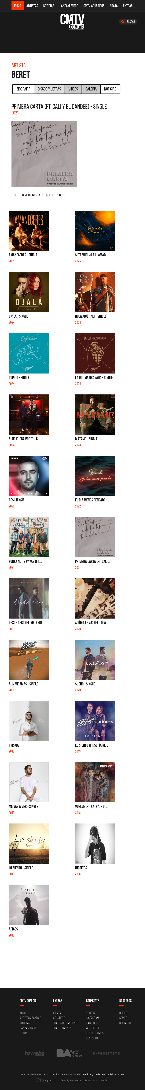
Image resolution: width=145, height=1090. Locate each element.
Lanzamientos (69, 6)
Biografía (23, 88)
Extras (128, 6)
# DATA (57, 1013)
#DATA (114, 6)
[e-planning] (106, 1053)
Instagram (92, 1018)
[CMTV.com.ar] (72, 21)
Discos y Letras (49, 88)
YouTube (91, 1013)
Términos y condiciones (94, 1074)
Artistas (32, 6)
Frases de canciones (65, 1023)
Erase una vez (62, 1028)
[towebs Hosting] (35, 1053)
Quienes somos (95, 1033)
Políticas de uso (116, 1074)
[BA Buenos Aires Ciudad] (69, 1053)
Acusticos (59, 1018)
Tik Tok (95, 1028)
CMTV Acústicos (94, 6)
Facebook (92, 1023)
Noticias (48, 6)
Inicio (17, 6)
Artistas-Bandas (30, 1018)
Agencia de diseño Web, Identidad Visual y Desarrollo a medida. (77, 1080)
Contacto (92, 1038)
